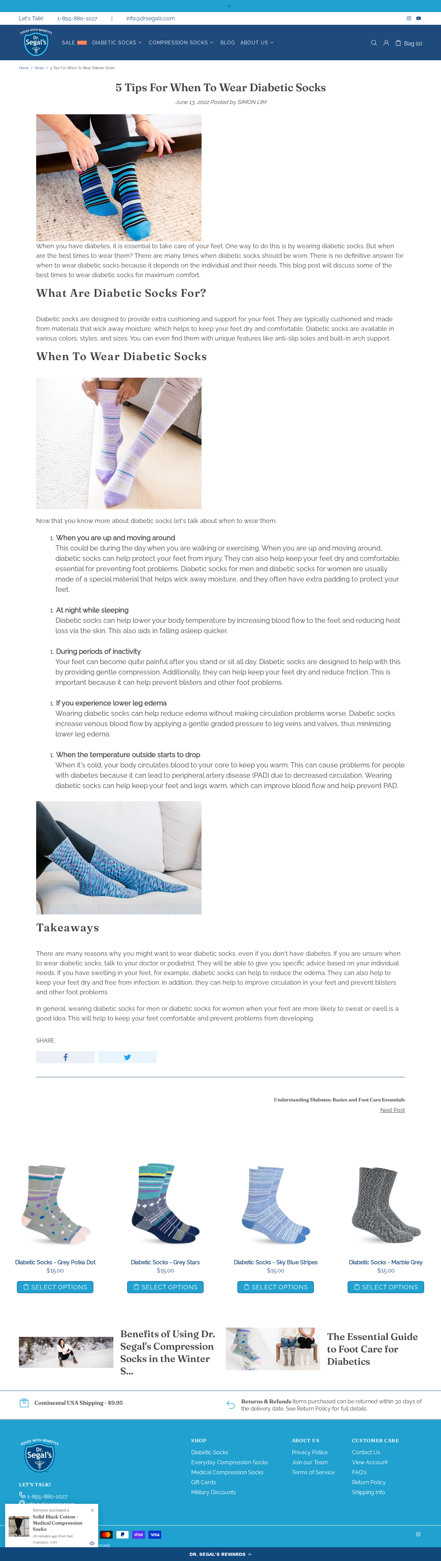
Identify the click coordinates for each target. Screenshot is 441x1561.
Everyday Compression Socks (229, 1462)
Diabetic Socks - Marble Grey (386, 1262)
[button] (220, 1554)
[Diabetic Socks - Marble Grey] (386, 1163)
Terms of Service (313, 1472)
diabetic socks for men (126, 1008)
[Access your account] (386, 42)
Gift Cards (203, 1482)
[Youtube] (419, 18)
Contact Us (366, 1452)
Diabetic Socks (209, 1452)
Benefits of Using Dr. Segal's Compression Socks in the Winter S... (167, 1352)
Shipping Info (368, 1492)
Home (24, 68)
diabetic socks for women (310, 569)
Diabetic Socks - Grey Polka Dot (55, 1262)
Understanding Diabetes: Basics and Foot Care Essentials (339, 1100)
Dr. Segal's (36, 42)
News (39, 68)
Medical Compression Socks (227, 1472)
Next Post (392, 1110)
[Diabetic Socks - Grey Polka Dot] (55, 1163)
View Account (370, 1462)
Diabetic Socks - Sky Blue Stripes (276, 1262)
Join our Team (310, 1462)
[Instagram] (410, 18)
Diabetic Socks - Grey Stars (165, 1262)
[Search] (374, 42)
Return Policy (369, 1482)
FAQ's (359, 1472)
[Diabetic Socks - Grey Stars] (165, 1163)
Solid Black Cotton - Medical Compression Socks (57, 1522)
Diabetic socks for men (217, 569)
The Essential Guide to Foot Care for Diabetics (372, 1349)
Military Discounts (213, 1492)
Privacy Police (310, 1452)
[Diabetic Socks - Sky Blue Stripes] (276, 1163)
